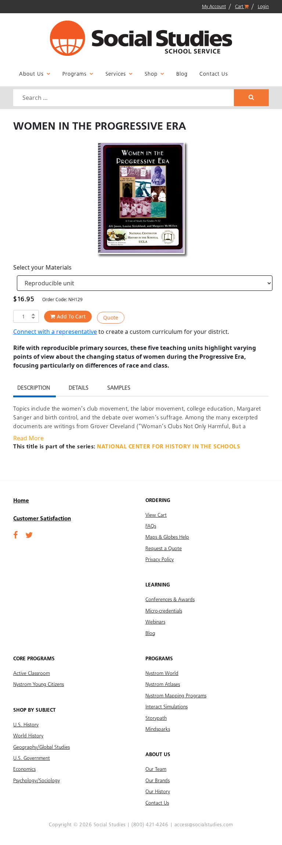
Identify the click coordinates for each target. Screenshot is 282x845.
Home (21, 501)
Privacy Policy (159, 559)
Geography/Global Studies (41, 747)
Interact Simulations (166, 706)
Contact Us (213, 74)
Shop (151, 74)
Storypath (156, 718)
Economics (24, 769)
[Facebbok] (15, 536)
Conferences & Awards (170, 599)
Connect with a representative (55, 332)
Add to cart (71, 316)
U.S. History (26, 724)
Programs (74, 74)
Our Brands (157, 780)
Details (78, 388)
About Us (31, 74)
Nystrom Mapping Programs (175, 695)
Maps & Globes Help (167, 537)
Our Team (155, 769)
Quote (110, 317)
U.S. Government (31, 758)
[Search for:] (124, 97)
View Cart (156, 515)
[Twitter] (29, 536)
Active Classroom (31, 673)
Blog (182, 74)
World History (28, 736)
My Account (214, 6)
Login (263, 6)
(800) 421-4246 (149, 824)
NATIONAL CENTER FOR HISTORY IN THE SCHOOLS (168, 447)
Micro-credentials (163, 611)
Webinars (155, 622)
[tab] (33, 389)
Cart (239, 6)
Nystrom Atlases (162, 684)
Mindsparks (157, 729)
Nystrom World (161, 673)
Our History (157, 791)
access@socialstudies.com (203, 824)
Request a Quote (163, 548)
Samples (118, 388)
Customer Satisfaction (42, 519)
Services (115, 74)
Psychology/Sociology (36, 780)
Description (33, 388)
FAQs (150, 526)
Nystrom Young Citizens (38, 684)
